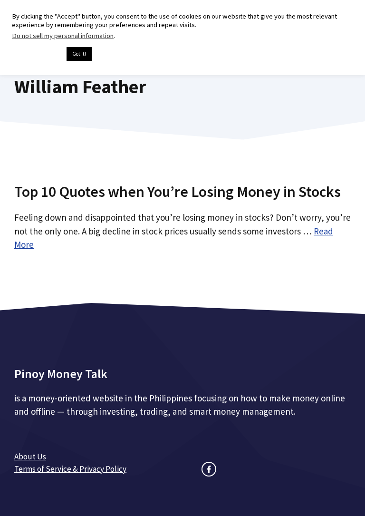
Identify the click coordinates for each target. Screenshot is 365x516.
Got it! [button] (79, 53)
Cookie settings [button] (36, 54)
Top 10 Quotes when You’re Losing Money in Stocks (177, 191)
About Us (30, 456)
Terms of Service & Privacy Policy (70, 469)
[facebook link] (209, 469)
